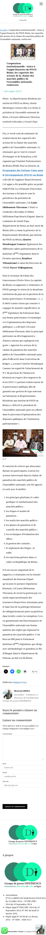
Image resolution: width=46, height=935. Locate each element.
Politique (17, 682)
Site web (6, 781)
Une (25, 682)
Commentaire (7, 734)
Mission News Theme (15, 931)
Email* (5, 772)
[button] (40, 432)
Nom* (4, 764)
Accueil (3, 30)
